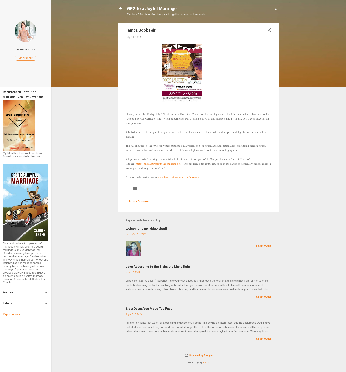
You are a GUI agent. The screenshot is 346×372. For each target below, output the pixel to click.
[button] (269, 31)
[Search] (276, 9)
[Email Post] (135, 189)
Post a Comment (139, 201)
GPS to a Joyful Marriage (152, 8)
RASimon (206, 362)
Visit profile (26, 58)
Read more (264, 246)
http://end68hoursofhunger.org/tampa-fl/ (158, 163)
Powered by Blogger (201, 355)
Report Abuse (11, 314)
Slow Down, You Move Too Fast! (149, 309)
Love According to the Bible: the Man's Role (158, 266)
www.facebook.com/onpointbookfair (178, 177)
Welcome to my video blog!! (146, 228)
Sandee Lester (25, 49)
